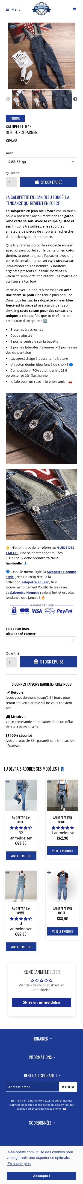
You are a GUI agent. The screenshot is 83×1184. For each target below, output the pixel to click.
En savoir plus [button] (19, 1164)
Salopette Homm (23, 592)
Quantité (11, 173)
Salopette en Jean (35, 582)
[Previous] (8, 99)
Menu (16, 9)
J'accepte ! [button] (41, 1176)
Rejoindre (68, 1087)
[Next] (75, 99)
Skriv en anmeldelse (41, 1002)
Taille (10, 153)
